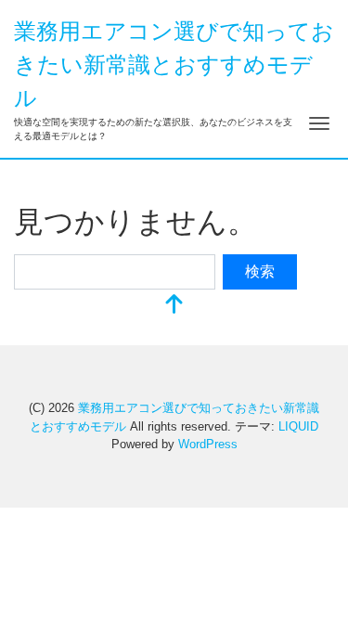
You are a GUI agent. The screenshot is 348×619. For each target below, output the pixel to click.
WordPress (208, 444)
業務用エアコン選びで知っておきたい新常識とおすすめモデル (174, 64)
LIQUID (298, 426)
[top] (174, 305)
